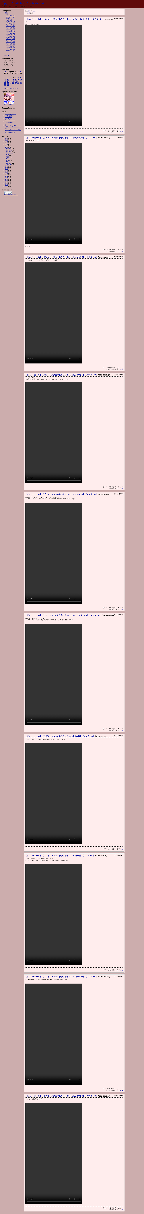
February (8, 163)
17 (8, 81)
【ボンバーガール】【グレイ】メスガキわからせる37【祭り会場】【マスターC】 (60, 856)
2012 (6, 176)
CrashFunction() (9, 115)
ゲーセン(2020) (10, 27)
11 (10, 79)
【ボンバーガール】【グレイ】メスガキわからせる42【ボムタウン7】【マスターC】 (61, 257)
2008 (6, 182)
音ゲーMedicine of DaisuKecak (23, 3)
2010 (6, 179)
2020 (29, 11)
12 (13, 79)
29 (21, 83)
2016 (6, 170)
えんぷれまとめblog (10, 125)
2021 (6, 145)
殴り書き (6, 55)
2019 (6, 166)
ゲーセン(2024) (10, 21)
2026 (6, 138)
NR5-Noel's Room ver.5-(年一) (13, 127)
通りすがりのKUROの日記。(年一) (13, 130)
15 (21, 79)
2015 (6, 172)
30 (5, 85)
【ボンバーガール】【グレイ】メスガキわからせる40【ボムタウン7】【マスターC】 (61, 494)
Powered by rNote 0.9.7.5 (11, 195)
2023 (6, 143)
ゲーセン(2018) (10, 30)
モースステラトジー (10, 114)
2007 (6, 183)
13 (16, 79)
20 (16, 81)
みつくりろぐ (9, 124)
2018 (6, 167)
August (34, 11)
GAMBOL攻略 (10, 50)
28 (18, 83)
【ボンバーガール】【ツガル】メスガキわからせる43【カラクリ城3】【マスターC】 (61, 138)
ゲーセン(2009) (10, 43)
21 (18, 81)
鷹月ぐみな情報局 (10, 133)
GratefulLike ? (9, 122)
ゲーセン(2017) (10, 31)
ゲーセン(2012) (10, 39)
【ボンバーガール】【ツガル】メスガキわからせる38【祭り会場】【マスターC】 (60, 736)
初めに (8, 14)
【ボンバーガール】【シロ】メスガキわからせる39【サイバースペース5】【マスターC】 (63, 615)
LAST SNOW (8, 117)
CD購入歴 (9, 20)
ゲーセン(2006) (10, 47)
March (8, 161)
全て (6, 13)
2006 (6, 185)
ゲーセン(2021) (10, 26)
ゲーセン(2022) (10, 24)
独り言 (8, 18)
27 (16, 83)
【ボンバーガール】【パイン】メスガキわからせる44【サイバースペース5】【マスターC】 (64, 19)
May (7, 159)
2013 (6, 175)
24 (8, 83)
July (7, 156)
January (8, 164)
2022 (6, 144)
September (9, 153)
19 (13, 81)
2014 (6, 173)
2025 (6, 140)
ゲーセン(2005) (10, 49)
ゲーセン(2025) (10, 16)
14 (18, 79)
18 (10, 81)
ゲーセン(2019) (10, 29)
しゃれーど (8, 118)
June (7, 157)
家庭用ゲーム (10, 17)
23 (5, 83)
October (8, 151)
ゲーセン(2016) (10, 33)
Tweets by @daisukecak (11, 88)
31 (8, 85)
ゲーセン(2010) (10, 42)
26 (13, 83)
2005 (6, 186)
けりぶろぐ (8, 121)
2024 (6, 141)
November (9, 150)
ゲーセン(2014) (10, 36)
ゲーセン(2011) (10, 40)
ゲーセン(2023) (10, 23)
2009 (6, 180)
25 (10, 83)
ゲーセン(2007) (10, 46)
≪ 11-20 (27, 13)
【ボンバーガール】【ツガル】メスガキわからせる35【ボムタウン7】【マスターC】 (61, 1096)
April (7, 160)
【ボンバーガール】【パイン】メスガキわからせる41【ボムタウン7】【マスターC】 (61, 375)
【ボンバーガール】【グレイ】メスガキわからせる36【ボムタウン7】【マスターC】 (61, 977)
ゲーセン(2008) (10, 45)
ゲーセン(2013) (10, 37)
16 (5, 81)
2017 (6, 169)
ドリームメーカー (10, 119)
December (9, 148)
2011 (6, 177)
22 (21, 81)
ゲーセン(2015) (10, 34)
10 (8, 79)
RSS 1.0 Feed (8, 104)
